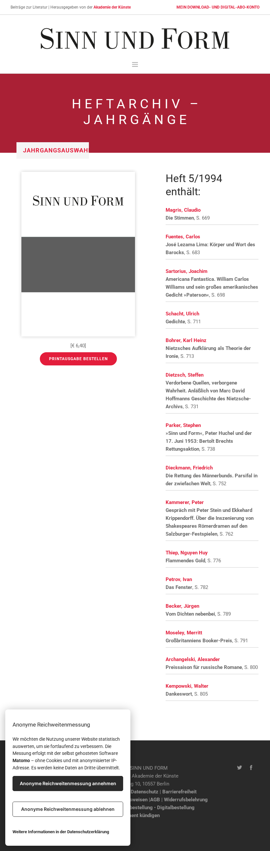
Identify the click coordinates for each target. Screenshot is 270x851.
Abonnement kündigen (135, 815)
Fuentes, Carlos (183, 237)
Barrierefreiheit (179, 792)
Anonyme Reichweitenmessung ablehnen (68, 809)
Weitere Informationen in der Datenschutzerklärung (61, 831)
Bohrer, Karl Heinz (186, 340)
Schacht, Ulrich (182, 314)
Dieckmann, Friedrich (189, 468)
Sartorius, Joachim (186, 271)
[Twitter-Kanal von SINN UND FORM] (239, 768)
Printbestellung (136, 808)
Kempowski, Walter (187, 686)
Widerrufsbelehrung (186, 800)
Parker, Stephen (183, 425)
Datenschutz (144, 792)
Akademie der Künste (112, 7)
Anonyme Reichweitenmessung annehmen (68, 783)
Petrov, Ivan (179, 579)
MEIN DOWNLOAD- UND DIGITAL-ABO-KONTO (217, 7)
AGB (155, 800)
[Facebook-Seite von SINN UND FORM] (251, 768)
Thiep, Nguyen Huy (187, 553)
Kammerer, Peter (185, 502)
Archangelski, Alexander (193, 659)
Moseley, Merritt (184, 633)
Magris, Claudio (183, 210)
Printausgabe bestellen (78, 359)
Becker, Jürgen (182, 606)
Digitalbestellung (176, 808)
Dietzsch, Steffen (184, 375)
